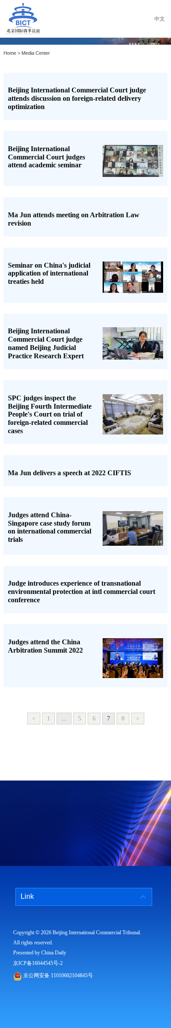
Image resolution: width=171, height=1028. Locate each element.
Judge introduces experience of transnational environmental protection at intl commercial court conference (81, 591)
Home (10, 53)
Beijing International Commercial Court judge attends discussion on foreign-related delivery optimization (77, 98)
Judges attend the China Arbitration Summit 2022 (45, 646)
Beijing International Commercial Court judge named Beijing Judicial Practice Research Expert (46, 343)
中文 (159, 19)
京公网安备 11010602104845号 (58, 975)
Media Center (35, 53)
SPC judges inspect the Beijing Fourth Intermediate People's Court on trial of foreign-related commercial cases (50, 414)
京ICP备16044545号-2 (38, 963)
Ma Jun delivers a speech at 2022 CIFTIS (69, 473)
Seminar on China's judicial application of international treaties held (49, 273)
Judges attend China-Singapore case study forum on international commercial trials (49, 527)
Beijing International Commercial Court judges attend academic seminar (46, 157)
